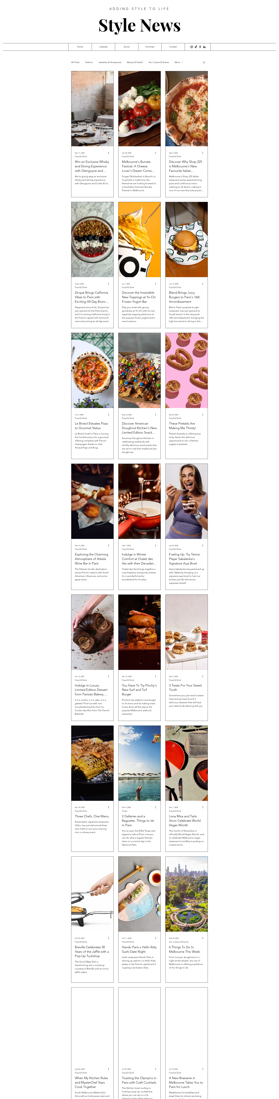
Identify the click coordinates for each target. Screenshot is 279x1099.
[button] (204, 62)
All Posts (75, 62)
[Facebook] (200, 47)
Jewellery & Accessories (110, 62)
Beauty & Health (135, 62)
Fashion (89, 62)
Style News (139, 24)
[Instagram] (191, 47)
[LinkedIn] (204, 47)
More (177, 62)
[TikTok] (195, 47)
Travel (124, 811)
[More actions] (109, 153)
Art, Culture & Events (159, 62)
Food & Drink (81, 156)
